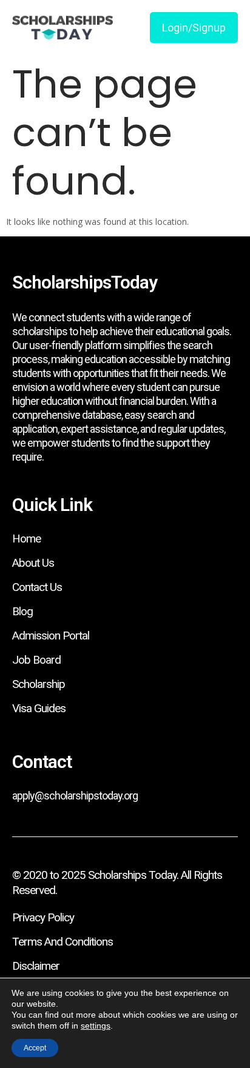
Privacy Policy (43, 917)
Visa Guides (39, 708)
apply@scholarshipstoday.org (75, 795)
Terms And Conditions (62, 942)
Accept (35, 1048)
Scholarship (38, 684)
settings (95, 1025)
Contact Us (37, 587)
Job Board (36, 660)
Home (26, 539)
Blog (22, 611)
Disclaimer (35, 966)
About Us (33, 563)
